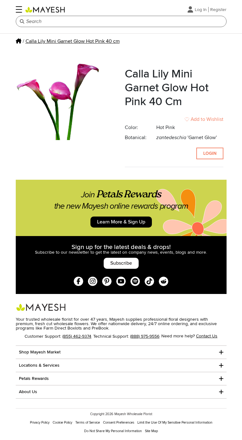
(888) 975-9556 (144, 336)
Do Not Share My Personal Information (113, 431)
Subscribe (121, 263)
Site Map (151, 431)
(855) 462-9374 (76, 336)
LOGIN (209, 153)
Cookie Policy (62, 422)
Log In (201, 9)
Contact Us (206, 336)
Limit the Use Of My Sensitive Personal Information (174, 422)
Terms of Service (87, 422)
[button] (19, 9)
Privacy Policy (39, 422)
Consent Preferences (118, 422)
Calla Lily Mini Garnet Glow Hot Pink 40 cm (73, 41)
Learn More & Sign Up (121, 222)
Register (218, 9)
